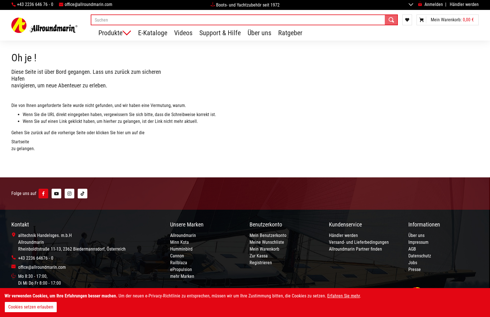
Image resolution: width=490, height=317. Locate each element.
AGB (412, 249)
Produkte (110, 33)
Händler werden (464, 4)
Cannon (177, 256)
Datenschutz (419, 256)
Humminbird (181, 249)
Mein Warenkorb (264, 249)
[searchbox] (244, 19)
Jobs (412, 262)
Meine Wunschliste (267, 242)
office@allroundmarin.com (88, 4)
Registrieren (261, 262)
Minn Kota (179, 242)
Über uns (259, 33)
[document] (245, 302)
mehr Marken (182, 276)
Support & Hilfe (220, 33)
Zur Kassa (259, 256)
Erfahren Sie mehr (343, 296)
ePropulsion (181, 269)
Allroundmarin (183, 235)
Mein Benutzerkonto (268, 235)
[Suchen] (391, 19)
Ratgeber (290, 33)
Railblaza (178, 262)
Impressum (418, 242)
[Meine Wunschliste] (407, 20)
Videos (183, 33)
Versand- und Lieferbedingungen (359, 242)
